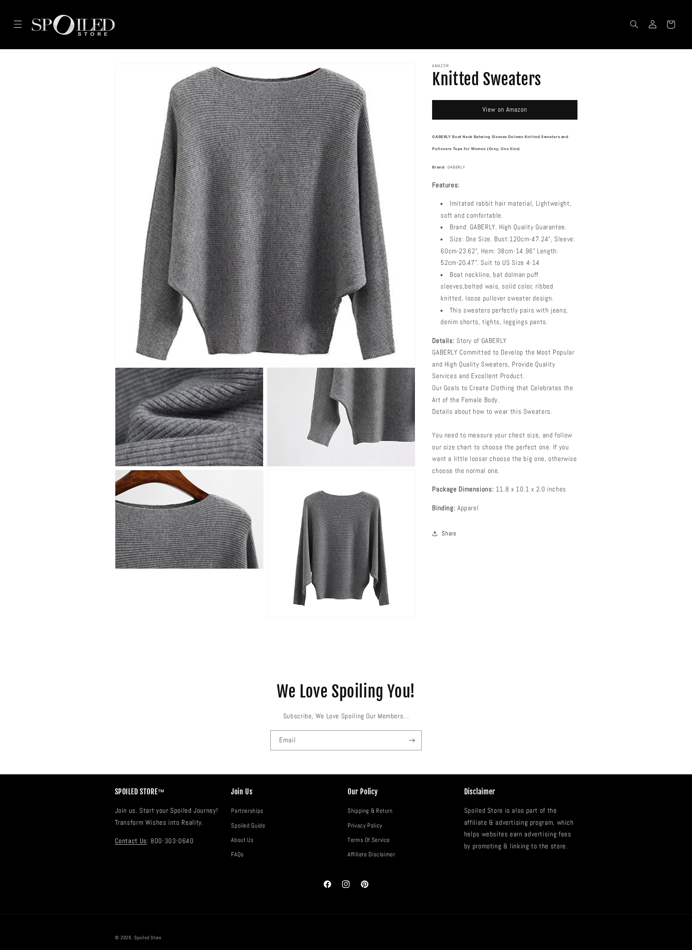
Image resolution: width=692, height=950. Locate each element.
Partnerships (247, 810)
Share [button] (449, 533)
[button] (17, 24)
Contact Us (131, 841)
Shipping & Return (370, 810)
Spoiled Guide (248, 825)
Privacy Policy (365, 825)
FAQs (237, 854)
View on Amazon (505, 110)
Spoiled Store (147, 937)
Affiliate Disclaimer (371, 854)
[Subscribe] (412, 740)
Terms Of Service (369, 840)
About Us (242, 840)
